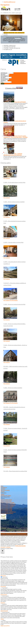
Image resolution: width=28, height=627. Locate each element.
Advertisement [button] (4, 611)
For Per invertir (13, 300)
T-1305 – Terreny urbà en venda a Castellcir (14, 201)
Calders (2, 494)
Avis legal (3, 533)
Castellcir (3, 488)
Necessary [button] (3, 575)
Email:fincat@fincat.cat (9, 1)
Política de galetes (21, 533)
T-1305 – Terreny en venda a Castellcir (12, 387)
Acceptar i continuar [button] (6, 547)
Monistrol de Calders (6, 495)
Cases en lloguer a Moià (6, 509)
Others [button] (2, 619)
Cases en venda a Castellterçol (8, 503)
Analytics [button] (3, 602)
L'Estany (3, 491)
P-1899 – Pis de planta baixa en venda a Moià (14, 182)
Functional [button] (3, 586)
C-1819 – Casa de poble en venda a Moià (13, 242)
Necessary (4, 577)
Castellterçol (4, 487)
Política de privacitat (11, 533)
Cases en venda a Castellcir (7, 506)
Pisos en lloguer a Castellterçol (8, 511)
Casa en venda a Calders (6, 507)
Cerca (2, 83)
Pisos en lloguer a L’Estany (7, 513)
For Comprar (6, 178)
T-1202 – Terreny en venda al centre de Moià (14, 304)
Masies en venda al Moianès (7, 502)
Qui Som (5, 32)
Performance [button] (4, 594)
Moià (2, 486)
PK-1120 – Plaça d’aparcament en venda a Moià (15, 471)
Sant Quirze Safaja (5, 490)
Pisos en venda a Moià (6, 501)
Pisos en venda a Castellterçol (8, 505)
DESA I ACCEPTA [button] (5, 625)
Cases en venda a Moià (6, 499)
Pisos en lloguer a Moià (6, 510)
